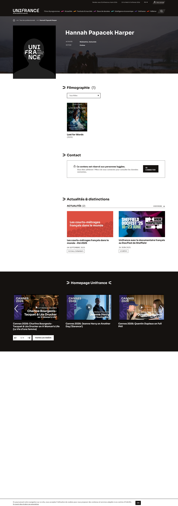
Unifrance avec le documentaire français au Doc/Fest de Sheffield (142, 241)
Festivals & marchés (84, 11)
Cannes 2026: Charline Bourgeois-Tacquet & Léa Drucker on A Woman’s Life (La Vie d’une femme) (36, 326)
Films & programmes (52, 11)
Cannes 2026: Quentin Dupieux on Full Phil (140, 325)
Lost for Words (75, 134)
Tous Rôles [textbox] (73, 95)
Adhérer (153, 11)
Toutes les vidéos (43, 338)
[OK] (138, 503)
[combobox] (83, 95)
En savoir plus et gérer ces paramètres (26, 504)
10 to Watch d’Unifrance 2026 (130, 2)
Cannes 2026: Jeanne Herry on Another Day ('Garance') (88, 325)
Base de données (103, 11)
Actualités (68, 11)
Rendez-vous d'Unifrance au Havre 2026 (104, 2)
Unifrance (142, 11)
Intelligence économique (124, 11)
